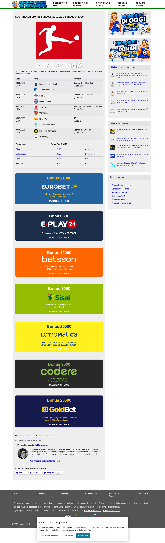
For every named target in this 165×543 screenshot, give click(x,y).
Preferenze (68, 536)
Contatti (17, 494)
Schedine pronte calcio (46, 436)
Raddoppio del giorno (121, 192)
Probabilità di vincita (111, 510)
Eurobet (19, 164)
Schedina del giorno (120, 189)
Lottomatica (21, 154)
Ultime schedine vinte (119, 123)
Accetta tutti (83, 536)
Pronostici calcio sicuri (121, 203)
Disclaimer (66, 494)
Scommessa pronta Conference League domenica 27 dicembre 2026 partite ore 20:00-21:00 (131, 75)
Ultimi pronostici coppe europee (123, 67)
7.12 (59, 149)
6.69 (59, 164)
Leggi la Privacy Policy (84, 530)
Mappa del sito (91, 494)
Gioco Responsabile (92, 510)
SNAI (18, 159)
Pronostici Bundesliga (24, 436)
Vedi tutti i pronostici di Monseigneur (44, 461)
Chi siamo (42, 494)
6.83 (59, 159)
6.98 (59, 154)
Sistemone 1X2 (118, 196)
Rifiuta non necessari (50, 536)
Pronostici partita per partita (123, 185)
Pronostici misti (118, 200)
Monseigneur (43, 445)
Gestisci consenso (140, 494)
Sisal (18, 149)
